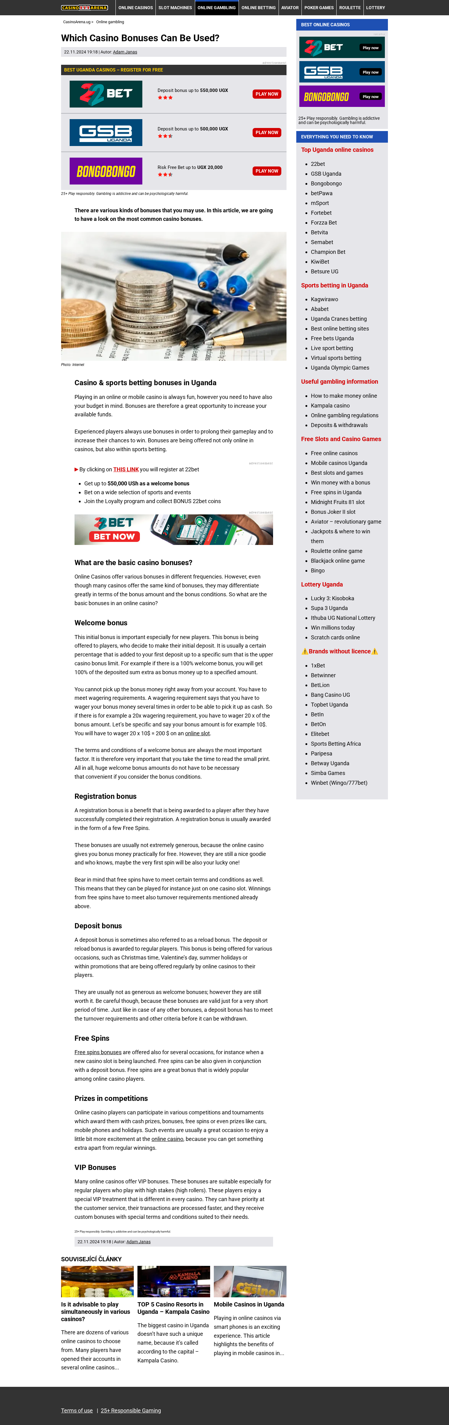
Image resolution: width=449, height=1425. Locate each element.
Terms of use (77, 1410)
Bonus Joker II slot (333, 512)
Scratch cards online (335, 637)
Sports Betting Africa (336, 743)
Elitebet (320, 734)
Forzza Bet (324, 222)
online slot (197, 733)
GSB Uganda (326, 173)
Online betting (259, 7)
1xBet (318, 665)
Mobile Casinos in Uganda (249, 1304)
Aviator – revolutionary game (346, 521)
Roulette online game (337, 551)
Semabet (322, 242)
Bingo (318, 570)
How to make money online (344, 396)
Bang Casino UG (330, 695)
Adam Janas (125, 51)
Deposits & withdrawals (339, 425)
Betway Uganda (330, 763)
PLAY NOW (267, 94)
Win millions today (333, 627)
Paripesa (321, 753)
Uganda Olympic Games (340, 367)
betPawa (322, 193)
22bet (318, 164)
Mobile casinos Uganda (339, 463)
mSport (320, 203)
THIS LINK (126, 469)
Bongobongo (326, 183)
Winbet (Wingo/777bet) (339, 783)
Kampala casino (330, 405)
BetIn (317, 714)
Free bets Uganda (332, 338)
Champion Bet (328, 252)
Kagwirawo (324, 299)
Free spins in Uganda (336, 492)
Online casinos (136, 7)
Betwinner (323, 675)
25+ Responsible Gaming (131, 1410)
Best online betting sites (340, 328)
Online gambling (217, 7)
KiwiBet (320, 261)
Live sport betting (332, 348)
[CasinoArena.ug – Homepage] (84, 8)
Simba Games (328, 773)
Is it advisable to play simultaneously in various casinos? (95, 1311)
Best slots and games (337, 473)
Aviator (290, 7)
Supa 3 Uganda (329, 608)
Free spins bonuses (98, 1052)
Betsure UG (324, 271)
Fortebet (321, 213)
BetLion (320, 685)
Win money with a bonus (340, 482)
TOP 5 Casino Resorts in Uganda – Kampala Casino (173, 1308)
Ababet (320, 309)
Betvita (319, 232)
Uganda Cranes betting (339, 319)
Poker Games (319, 7)
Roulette (350, 7)
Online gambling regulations (344, 415)
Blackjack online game (338, 560)
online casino (167, 1139)
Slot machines (175, 7)
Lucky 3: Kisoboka (332, 598)
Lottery (375, 7)
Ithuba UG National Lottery (343, 618)
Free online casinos (334, 453)
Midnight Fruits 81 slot (338, 502)
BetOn (318, 724)
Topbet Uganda (329, 704)
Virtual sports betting (336, 358)
